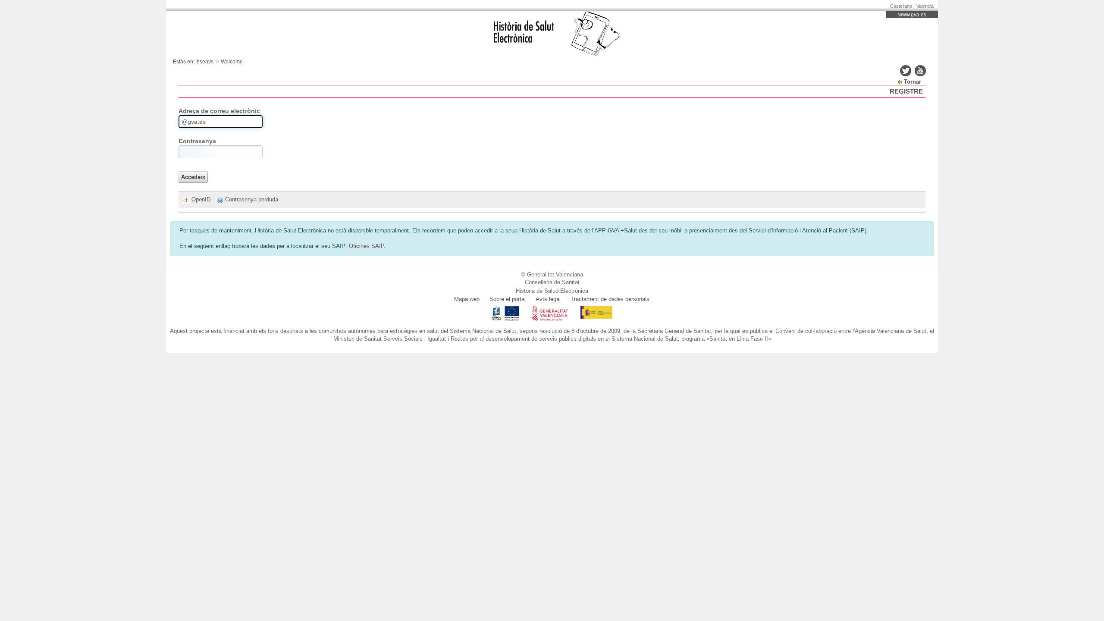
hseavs (205, 62)
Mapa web (467, 299)
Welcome (232, 62)
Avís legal (548, 299)
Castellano (901, 6)
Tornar (912, 81)
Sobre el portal (507, 299)
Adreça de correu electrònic (219, 110)
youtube (920, 70)
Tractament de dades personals (610, 299)
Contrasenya (197, 141)
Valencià (925, 6)
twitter (905, 70)
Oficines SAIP (366, 246)
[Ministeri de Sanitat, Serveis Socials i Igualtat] (596, 309)
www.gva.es (912, 15)
